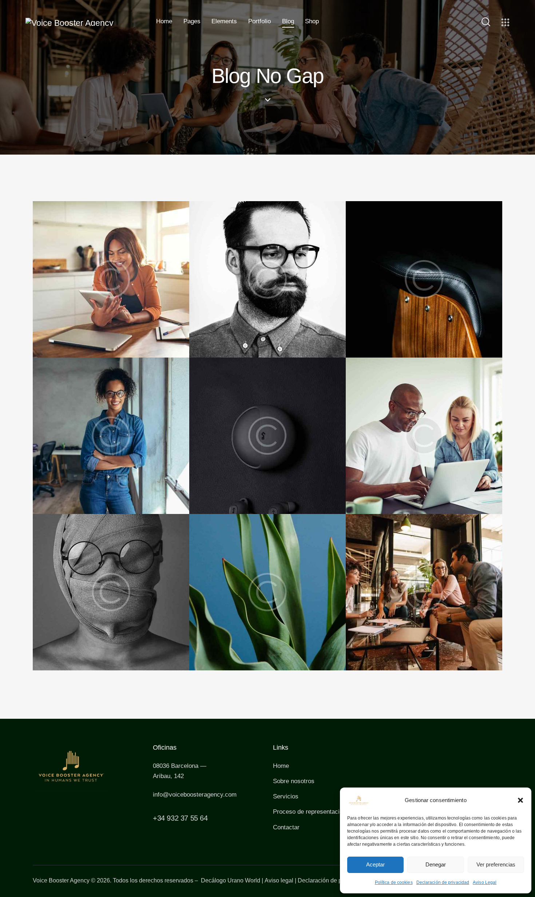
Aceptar (375, 864)
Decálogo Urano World (230, 880)
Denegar (435, 864)
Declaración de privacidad (442, 882)
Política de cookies (394, 882)
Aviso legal (279, 880)
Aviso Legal (484, 882)
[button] (520, 800)
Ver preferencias (495, 864)
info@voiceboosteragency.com (195, 794)
